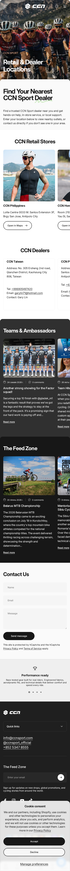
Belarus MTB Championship (21, 505)
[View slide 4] (41, 692)
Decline (34, 852)
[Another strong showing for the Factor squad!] (29, 358)
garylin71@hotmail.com (29, 293)
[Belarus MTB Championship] (29, 475)
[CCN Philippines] (29, 175)
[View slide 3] (37, 692)
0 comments (38, 382)
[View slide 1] (29, 692)
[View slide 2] (33, 692)
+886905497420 (22, 289)
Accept (34, 841)
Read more (9, 421)
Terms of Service (33, 648)
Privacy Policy (42, 830)
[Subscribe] (61, 777)
